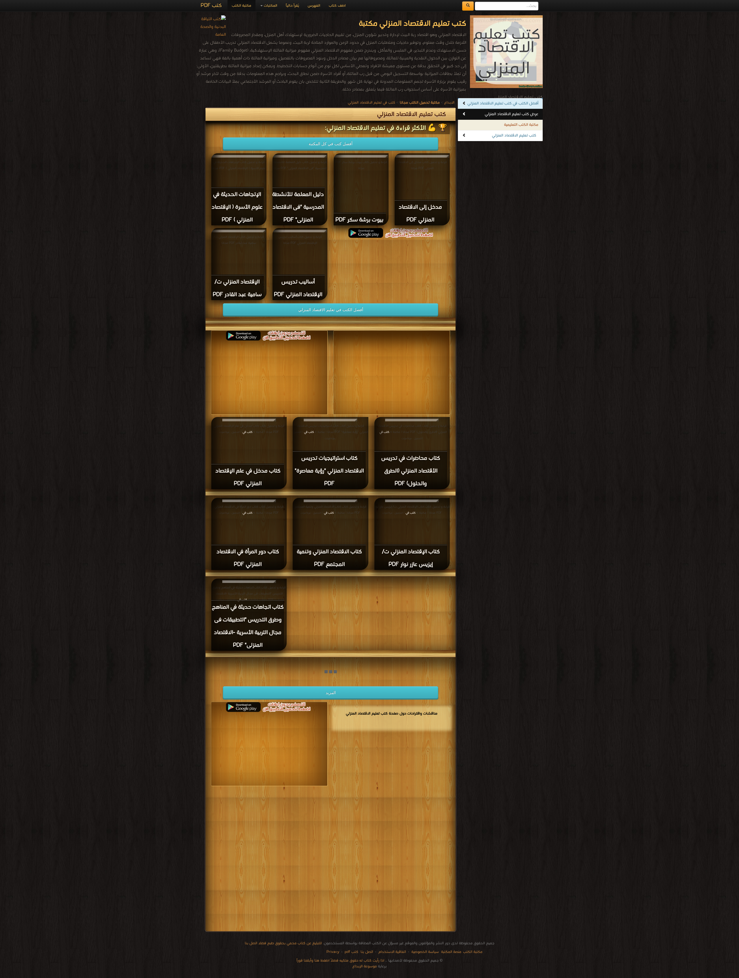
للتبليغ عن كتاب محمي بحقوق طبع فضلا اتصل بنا (283, 943)
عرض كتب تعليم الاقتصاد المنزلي (511, 114)
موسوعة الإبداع (364, 966)
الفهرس (314, 5)
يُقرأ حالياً (292, 5)
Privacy (332, 952)
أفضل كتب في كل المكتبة (330, 143)
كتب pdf (351, 952)
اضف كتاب (337, 5)
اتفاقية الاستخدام (391, 952)
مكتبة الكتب (241, 5)
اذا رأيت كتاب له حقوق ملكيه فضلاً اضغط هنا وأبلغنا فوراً (340, 960)
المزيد (331, 692)
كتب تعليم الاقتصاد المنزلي (514, 135)
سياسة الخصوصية (425, 952)
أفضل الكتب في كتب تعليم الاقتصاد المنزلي (502, 103)
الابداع (449, 102)
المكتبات (270, 5)
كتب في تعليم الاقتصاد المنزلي (371, 102)
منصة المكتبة (451, 952)
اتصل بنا (366, 952)
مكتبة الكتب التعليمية (521, 124)
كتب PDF (211, 5)
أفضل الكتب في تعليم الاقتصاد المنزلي (330, 309)
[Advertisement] (330, 859)
